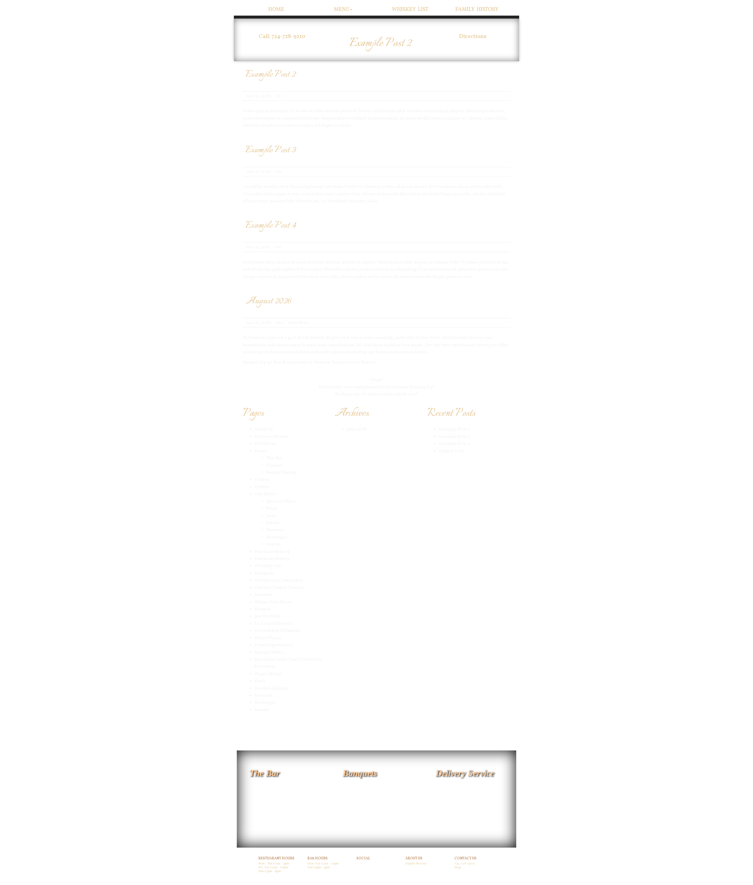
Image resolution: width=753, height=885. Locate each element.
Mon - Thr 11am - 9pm (273, 863)
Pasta (271, 516)
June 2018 (356, 429)
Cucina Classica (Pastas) (279, 588)
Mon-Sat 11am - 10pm (323, 863)
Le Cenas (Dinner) (273, 624)
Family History (477, 9)
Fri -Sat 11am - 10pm (273, 867)
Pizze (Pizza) (267, 638)
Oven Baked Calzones (276, 631)
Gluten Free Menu (273, 602)
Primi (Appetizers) (273, 645)
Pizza (271, 509)
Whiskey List (410, 9)
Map (457, 867)
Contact (274, 466)
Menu (341, 9)
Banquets (264, 573)
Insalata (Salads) (271, 688)
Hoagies (262, 609)
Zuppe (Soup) (268, 674)
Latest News (298, 323)
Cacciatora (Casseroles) (278, 580)
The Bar (274, 458)
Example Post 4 (271, 225)
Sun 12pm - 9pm (318, 867)
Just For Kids (267, 616)
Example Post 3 (270, 150)
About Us (263, 429)
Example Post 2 (270, 74)
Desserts (275, 530)
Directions (473, 36)
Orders (261, 480)
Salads (272, 523)
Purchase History (272, 552)
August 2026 (268, 301)
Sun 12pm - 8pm (269, 871)
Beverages (276, 537)
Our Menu (265, 494)
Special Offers (280, 501)
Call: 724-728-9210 (282, 36)
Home (276, 9)
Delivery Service (271, 437)
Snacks (273, 544)
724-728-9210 (464, 863)
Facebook (364, 864)
